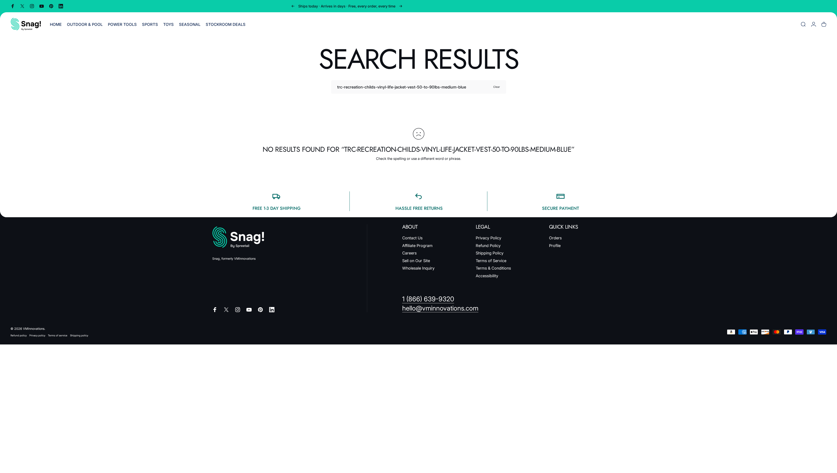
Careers (409, 253)
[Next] (400, 6)
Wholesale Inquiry (418, 268)
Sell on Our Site (416, 260)
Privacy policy (37, 335)
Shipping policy (79, 335)
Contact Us (412, 238)
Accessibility (487, 276)
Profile (555, 245)
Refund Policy (488, 245)
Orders (555, 238)
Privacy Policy (488, 238)
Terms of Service (491, 260)
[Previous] (293, 6)
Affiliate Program (417, 245)
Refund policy (19, 335)
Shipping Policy (490, 253)
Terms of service (57, 335)
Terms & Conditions (493, 268)
